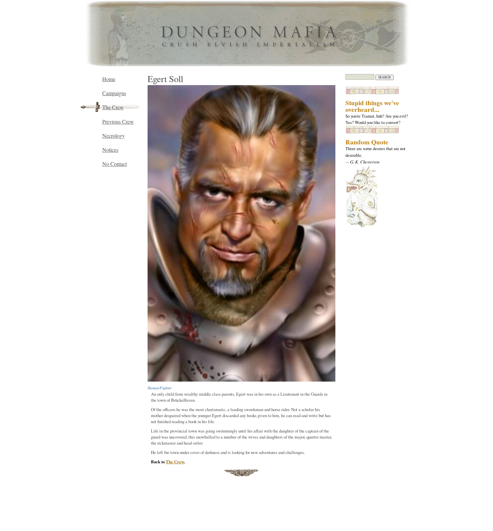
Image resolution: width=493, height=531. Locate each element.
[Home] (246, 65)
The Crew (175, 462)
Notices (110, 149)
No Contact (114, 163)
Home (108, 78)
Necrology (113, 135)
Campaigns (114, 92)
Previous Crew (118, 121)
